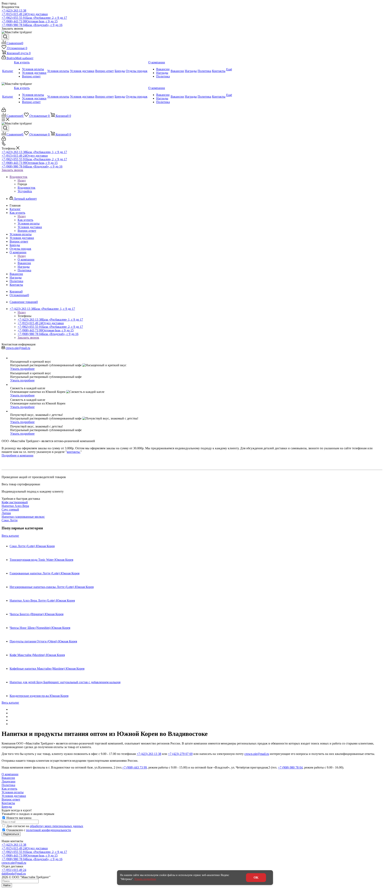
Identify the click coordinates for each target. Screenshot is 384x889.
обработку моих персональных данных (56, 826)
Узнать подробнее (22, 368)
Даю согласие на (44, 826)
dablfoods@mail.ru (14, 873)
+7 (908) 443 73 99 (30, 21)
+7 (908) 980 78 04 (32, 25)
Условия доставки (14, 796)
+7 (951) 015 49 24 (14, 870)
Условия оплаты (13, 792)
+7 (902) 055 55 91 (34, 17)
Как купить (25, 220)
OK (256, 877)
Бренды (7, 806)
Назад (22, 180)
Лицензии (8, 781)
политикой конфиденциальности (48, 830)
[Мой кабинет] (4, 110)
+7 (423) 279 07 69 (180, 754)
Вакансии (8, 778)
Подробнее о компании (17, 455)
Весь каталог (10, 535)
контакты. (73, 452)
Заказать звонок (12, 170)
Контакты (8, 803)
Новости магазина (18, 818)
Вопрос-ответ (11, 799)
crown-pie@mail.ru (18, 348)
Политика (8, 785)
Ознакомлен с (38, 830)
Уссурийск (25, 191)
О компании (26, 259)
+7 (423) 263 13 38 (14, 10)
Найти (6, 885)
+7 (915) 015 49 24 (25, 14)
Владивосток (26, 187)
